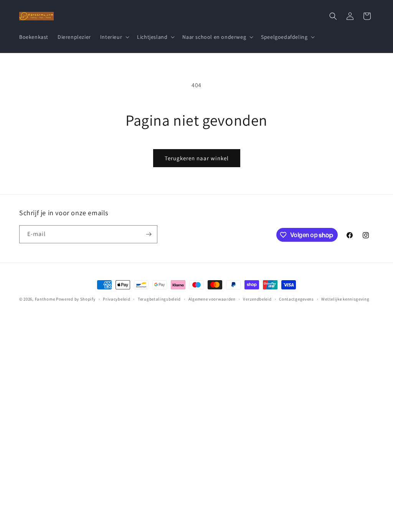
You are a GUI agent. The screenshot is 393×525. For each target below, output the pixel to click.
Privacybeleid (116, 299)
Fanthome (45, 299)
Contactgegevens (296, 299)
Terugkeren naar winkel (197, 158)
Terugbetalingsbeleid (159, 299)
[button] (114, 37)
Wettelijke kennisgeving (345, 299)
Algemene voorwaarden (212, 299)
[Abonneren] (148, 234)
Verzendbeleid (257, 299)
